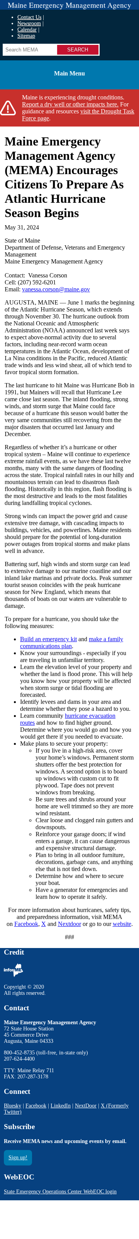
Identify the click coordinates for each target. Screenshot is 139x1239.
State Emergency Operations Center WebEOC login (60, 1192)
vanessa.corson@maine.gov (56, 289)
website (122, 924)
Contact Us (29, 17)
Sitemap (26, 36)
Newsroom (29, 23)
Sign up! (17, 1157)
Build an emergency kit (48, 639)
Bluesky (12, 1106)
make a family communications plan (71, 642)
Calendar (27, 30)
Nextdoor (69, 924)
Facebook (26, 924)
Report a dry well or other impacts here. (70, 104)
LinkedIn (61, 1106)
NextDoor (86, 1106)
